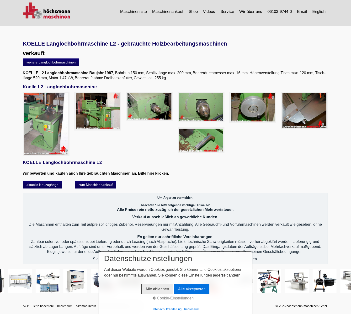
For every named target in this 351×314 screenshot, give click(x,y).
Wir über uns (250, 11)
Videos (209, 11)
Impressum (65, 306)
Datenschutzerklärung (166, 309)
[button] (51, 62)
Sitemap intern (86, 306)
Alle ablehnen (157, 289)
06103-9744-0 (279, 11)
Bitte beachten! (43, 306)
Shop (193, 11)
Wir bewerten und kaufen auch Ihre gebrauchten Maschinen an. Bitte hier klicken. (96, 173)
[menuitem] (134, 11)
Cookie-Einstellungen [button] (175, 298)
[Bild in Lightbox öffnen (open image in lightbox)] (46, 124)
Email (302, 11)
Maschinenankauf (167, 11)
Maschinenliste (133, 11)
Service (227, 11)
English (318, 11)
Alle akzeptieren (192, 289)
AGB (26, 306)
